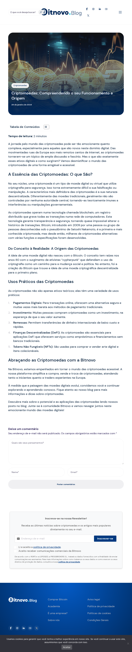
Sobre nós (54, 620)
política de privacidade (47, 547)
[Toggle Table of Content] (44, 127)
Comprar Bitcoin (57, 599)
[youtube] (30, 628)
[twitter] (36, 628)
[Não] (128, 643)
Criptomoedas (20, 85)
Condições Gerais (97, 620)
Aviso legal (93, 599)
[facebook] (10, 628)
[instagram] (17, 628)
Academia (54, 606)
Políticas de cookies (99, 613)
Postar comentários (66, 484)
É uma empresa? (57, 613)
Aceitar (67, 647)
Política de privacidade (101, 606)
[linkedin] (23, 628)
